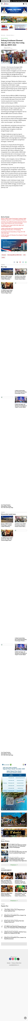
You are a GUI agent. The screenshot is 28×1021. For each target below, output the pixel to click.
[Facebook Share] (14, 262)
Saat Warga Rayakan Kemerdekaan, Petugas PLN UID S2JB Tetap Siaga (13, 232)
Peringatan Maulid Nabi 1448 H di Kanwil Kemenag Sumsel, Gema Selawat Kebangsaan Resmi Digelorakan (18, 859)
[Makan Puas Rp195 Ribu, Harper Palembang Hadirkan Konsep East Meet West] (7, 888)
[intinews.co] (6, 4)
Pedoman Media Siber (16, 963)
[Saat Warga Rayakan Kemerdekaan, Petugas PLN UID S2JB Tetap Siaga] (7, 450)
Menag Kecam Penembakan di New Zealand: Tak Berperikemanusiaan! (15, 916)
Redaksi (8, 963)
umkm (3, 257)
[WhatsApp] (15, 959)
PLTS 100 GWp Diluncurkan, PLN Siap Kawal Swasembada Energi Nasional (18, 852)
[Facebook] (10, 959)
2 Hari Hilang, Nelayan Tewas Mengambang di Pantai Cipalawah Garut (14, 910)
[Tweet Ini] (17, 262)
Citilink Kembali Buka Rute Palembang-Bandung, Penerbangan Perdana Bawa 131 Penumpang (12, 229)
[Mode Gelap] (24, 4)
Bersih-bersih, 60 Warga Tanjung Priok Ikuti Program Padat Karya (14, 921)
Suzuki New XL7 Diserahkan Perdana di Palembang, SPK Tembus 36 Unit (20, 882)
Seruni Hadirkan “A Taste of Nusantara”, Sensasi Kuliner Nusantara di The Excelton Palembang (20, 895)
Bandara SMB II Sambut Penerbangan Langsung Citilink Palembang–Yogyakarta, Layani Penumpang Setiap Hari (13, 219)
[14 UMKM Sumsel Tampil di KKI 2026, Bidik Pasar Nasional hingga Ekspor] (7, 285)
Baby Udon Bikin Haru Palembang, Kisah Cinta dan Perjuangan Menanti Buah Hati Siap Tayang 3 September (6, 882)
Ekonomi (4, 254)
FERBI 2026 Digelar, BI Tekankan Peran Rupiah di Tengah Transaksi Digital (14, 236)
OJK (24, 254)
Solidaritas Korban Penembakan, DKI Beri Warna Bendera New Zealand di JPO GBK (15, 932)
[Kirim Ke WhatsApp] (26, 262)
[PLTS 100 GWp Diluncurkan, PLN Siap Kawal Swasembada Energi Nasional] (4, 852)
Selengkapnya (13, 864)
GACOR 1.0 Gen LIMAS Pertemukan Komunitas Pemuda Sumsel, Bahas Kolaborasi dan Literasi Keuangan (14, 222)
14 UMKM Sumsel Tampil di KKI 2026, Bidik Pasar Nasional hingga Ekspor (12, 226)
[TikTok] (18, 959)
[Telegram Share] (23, 262)
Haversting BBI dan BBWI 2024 (14, 254)
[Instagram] (13, 959)
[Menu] (2, 4)
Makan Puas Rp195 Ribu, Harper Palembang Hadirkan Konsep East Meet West (6, 895)
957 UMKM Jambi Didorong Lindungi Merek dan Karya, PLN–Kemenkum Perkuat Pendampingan (17, 846)
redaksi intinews (7, 47)
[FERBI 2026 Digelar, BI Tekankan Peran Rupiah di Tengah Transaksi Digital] (21, 399)
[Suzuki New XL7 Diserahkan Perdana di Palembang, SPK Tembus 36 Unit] (21, 875)
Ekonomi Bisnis (4, 38)
